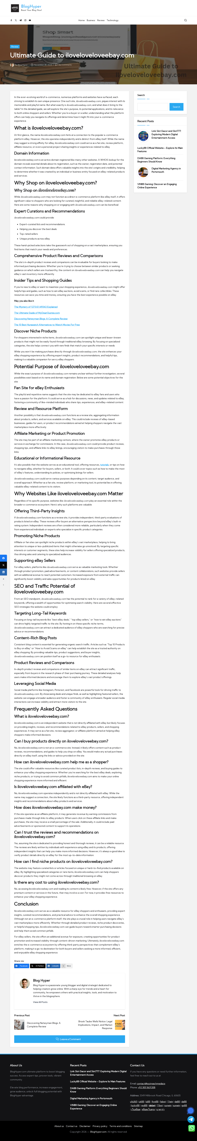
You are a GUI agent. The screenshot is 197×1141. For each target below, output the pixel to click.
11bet (160, 1105)
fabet (163, 1101)
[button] (40, 1002)
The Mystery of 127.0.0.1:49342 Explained (35, 306)
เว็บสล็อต (135, 1109)
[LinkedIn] (3, 572)
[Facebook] (3, 558)
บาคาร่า (160, 1109)
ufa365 (133, 1101)
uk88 (141, 1101)
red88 (144, 1105)
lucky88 (135, 1105)
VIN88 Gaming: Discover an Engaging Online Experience (157, 186)
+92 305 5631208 (146, 1087)
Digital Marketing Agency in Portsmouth (166, 170)
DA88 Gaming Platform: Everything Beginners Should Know (156, 160)
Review (14, 46)
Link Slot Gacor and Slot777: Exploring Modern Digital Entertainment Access (166, 134)
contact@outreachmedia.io (151, 1083)
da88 (177, 1101)
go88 (184, 1105)
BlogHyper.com (98, 1131)
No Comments (65, 65)
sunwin (167, 1105)
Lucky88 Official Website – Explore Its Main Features (160, 150)
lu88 (148, 1101)
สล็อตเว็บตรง (148, 1109)
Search (141, 95)
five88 (155, 1101)
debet (152, 1105)
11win (170, 1101)
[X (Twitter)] (3, 565)
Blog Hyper (41, 980)
